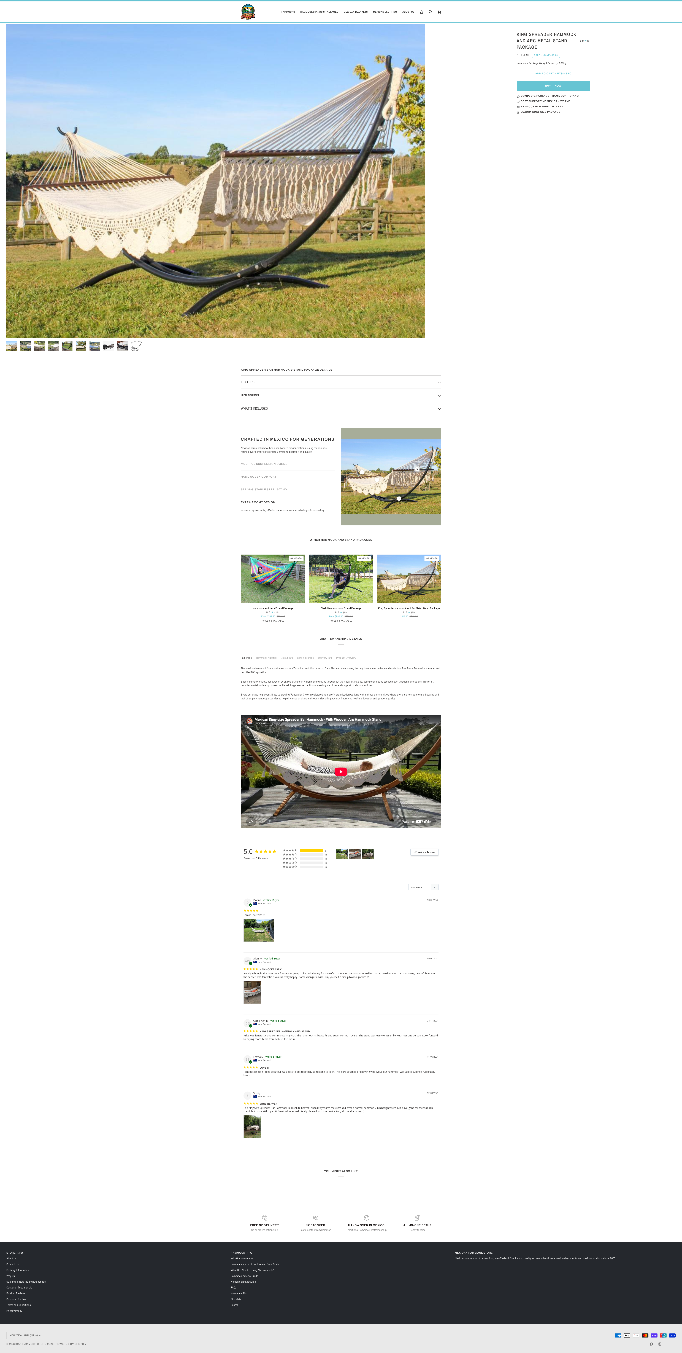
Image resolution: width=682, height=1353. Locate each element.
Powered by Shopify (71, 1344)
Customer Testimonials (19, 1287)
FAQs (233, 1287)
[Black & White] (271, 621)
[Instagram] (659, 1344)
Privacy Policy (14, 1310)
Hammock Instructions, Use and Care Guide (255, 1264)
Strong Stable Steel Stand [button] (264, 487)
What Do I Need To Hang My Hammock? (252, 1270)
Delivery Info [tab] (325, 657)
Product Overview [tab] (346, 657)
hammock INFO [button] (241, 1253)
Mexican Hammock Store (28, 1344)
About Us (11, 1258)
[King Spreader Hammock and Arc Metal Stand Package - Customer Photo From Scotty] (368, 854)
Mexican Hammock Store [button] (474, 1253)
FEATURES (248, 382)
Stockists (236, 1299)
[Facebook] (651, 1344)
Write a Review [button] (426, 852)
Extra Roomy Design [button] (258, 512)
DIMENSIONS (250, 395)
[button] (288, 11)
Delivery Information (17, 1270)
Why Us (10, 1275)
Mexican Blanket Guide (243, 1281)
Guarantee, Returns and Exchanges (26, 1281)
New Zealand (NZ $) (23, 1335)
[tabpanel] (341, 683)
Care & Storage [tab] (305, 657)
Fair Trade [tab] (246, 657)
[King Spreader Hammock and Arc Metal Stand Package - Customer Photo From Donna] (342, 854)
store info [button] (14, 1253)
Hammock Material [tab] (266, 657)
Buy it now (553, 85)
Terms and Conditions (18, 1304)
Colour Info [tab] (287, 657)
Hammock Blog (239, 1293)
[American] (339, 621)
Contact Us (12, 1264)
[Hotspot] (362, 472)
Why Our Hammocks (242, 1258)
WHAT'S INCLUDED (254, 408)
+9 (275, 621)
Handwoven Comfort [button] (259, 474)
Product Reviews (15, 1293)
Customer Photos (16, 1299)
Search (235, 1304)
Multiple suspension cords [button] (264, 462)
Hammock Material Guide (244, 1275)
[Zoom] (215, 181)
